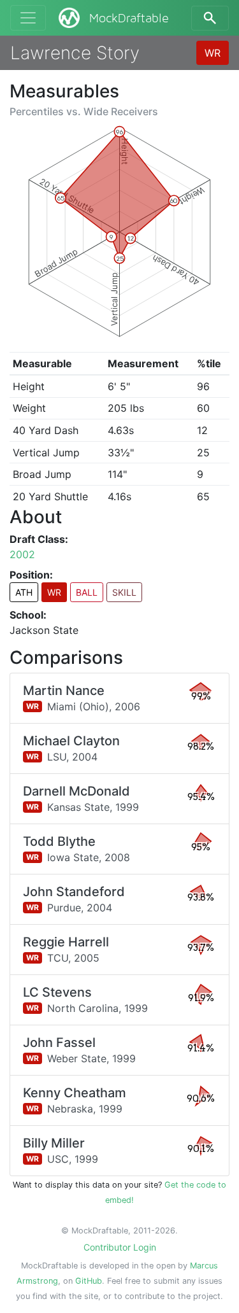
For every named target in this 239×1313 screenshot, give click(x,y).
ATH (24, 592)
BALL (87, 592)
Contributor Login (119, 1247)
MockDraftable (129, 18)
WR (213, 52)
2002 (22, 554)
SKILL (124, 592)
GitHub (88, 1281)
